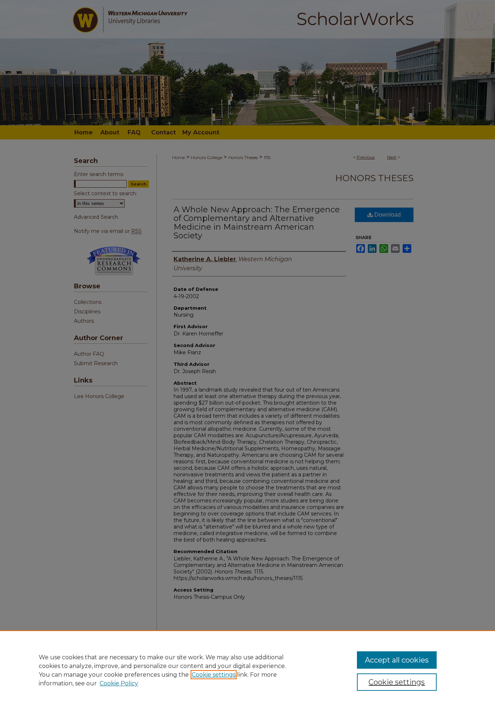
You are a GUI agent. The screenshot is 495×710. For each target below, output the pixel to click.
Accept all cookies (397, 660)
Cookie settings (214, 674)
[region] (247, 670)
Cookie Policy (119, 683)
